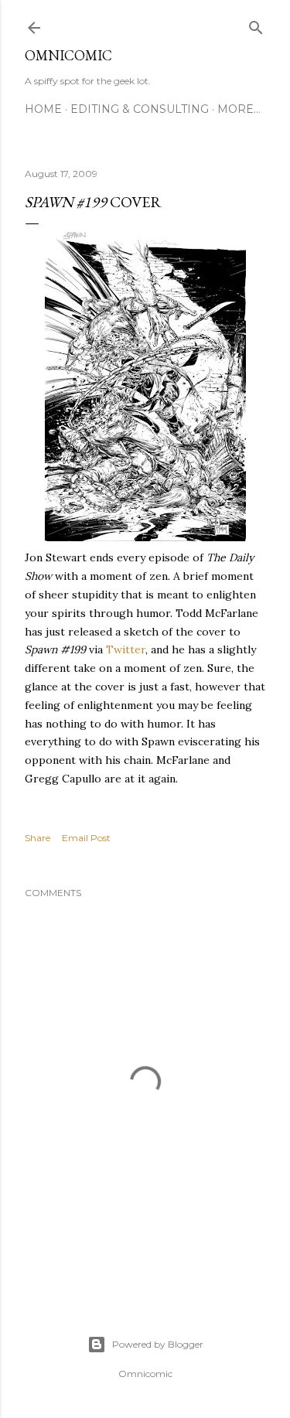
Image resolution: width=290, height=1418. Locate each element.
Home (43, 109)
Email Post (86, 838)
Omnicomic (68, 55)
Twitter (125, 649)
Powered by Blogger (157, 1344)
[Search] (256, 24)
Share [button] (37, 838)
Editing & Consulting (139, 109)
